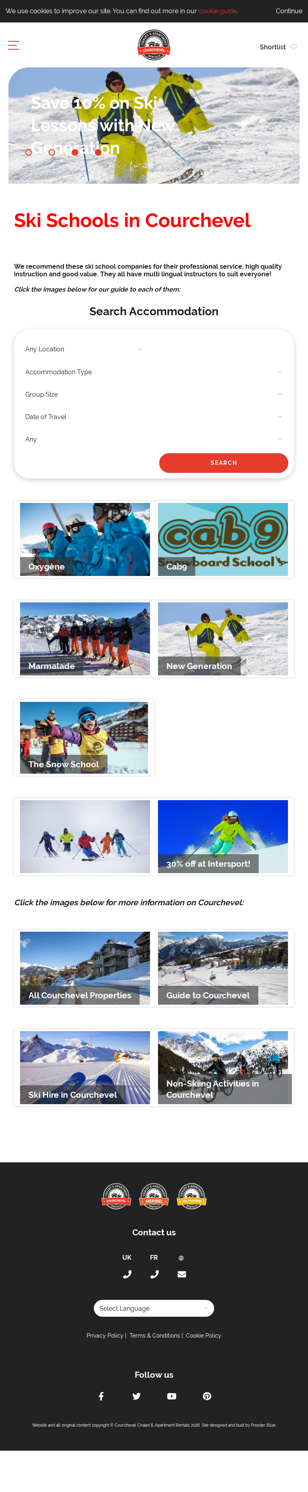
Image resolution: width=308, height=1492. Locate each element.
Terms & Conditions (155, 1335)
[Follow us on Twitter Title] (136, 1397)
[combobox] (84, 349)
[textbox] (84, 349)
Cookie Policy (203, 1335)
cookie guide (218, 11)
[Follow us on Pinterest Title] (207, 1397)
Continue (289, 11)
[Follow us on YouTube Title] (171, 1397)
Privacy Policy (105, 1335)
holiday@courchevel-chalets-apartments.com (181, 1274)
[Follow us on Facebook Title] (101, 1397)
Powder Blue (263, 1425)
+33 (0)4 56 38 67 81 (154, 1274)
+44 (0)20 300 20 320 (127, 1274)
